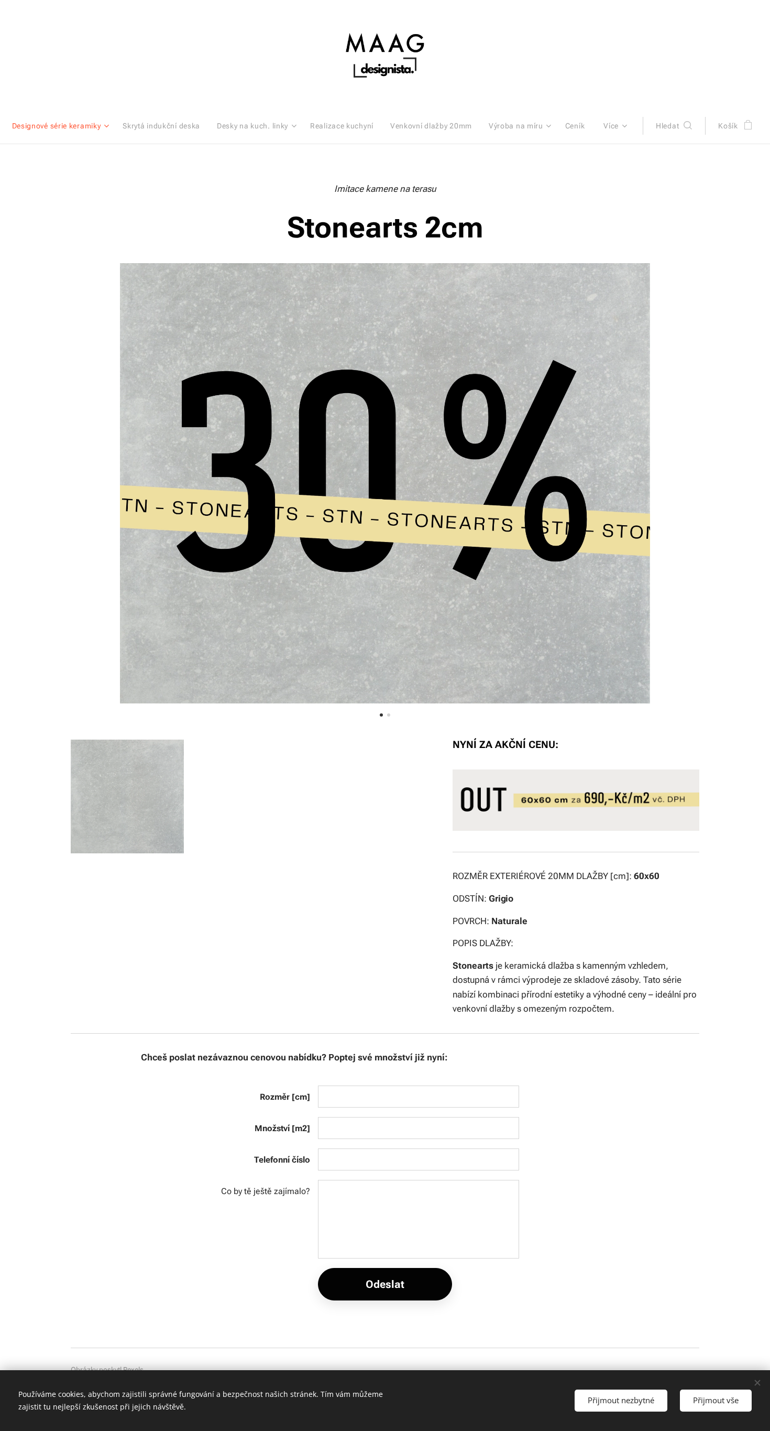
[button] (674, 126)
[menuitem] (63, 126)
